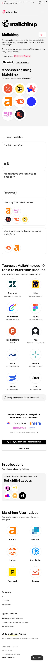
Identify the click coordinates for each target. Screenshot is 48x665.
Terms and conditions (10, 646)
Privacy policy (7, 650)
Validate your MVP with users (12, 618)
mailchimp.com (22, 62)
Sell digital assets (8, 626)
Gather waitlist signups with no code (15, 622)
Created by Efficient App (11, 654)
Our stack (5, 600)
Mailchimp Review (22, 56)
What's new (6, 604)
